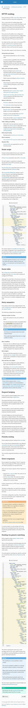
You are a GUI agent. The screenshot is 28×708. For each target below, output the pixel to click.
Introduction (7, 7)
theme (15, 704)
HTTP (24, 7)
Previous (6, 696)
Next (23, 696)
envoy (14, 2)
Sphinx (8, 704)
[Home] (2, 7)
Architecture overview (16, 7)
